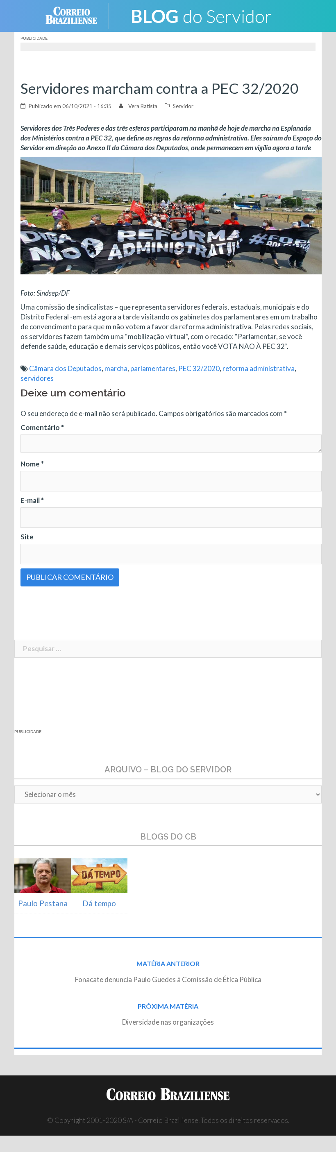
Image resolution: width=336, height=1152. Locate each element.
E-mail (32, 500)
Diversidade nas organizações (168, 1022)
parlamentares (152, 368)
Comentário (42, 427)
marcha (115, 368)
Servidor (183, 106)
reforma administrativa (258, 368)
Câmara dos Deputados (65, 368)
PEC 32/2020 (199, 368)
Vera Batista (142, 106)
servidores (37, 378)
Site (27, 536)
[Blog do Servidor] (201, 15)
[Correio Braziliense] (77, 15)
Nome (32, 463)
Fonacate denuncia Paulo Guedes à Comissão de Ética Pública (168, 979)
